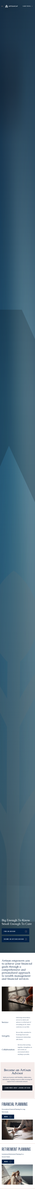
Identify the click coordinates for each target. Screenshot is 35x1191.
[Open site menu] (2, 6)
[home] (11, 6)
